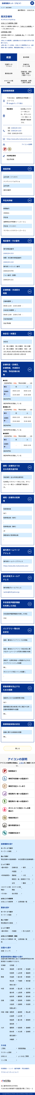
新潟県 (12, 988)
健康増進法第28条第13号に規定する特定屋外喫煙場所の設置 (16, 708)
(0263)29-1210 (16, 130)
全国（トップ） (6, 951)
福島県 (28, 973)
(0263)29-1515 (16, 128)
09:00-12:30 (7, 306)
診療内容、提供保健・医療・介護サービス (26, 73)
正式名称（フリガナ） (10, 177)
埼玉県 (12, 981)
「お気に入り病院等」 (26, 26)
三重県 (12, 1000)
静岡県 (20, 996)
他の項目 (15, 893)
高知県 (12, 1024)
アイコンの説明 (27, 144)
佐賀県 (20, 1027)
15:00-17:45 (17, 314)
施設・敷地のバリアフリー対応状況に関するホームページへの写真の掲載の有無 (16, 650)
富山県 (20, 988)
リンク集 (4, 1060)
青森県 (12, 969)
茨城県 (12, 977)
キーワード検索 (6, 851)
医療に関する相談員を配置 (12, 732)
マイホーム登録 (6, 1052)
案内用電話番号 (8, 249)
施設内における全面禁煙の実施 (13, 698)
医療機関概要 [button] (8, 90)
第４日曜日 (10, 349)
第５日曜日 (19, 349)
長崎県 (28, 1027)
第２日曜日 (19, 346)
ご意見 (3, 1048)
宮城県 (28, 969)
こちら (21, 763)
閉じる (17, 748)
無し (4, 667)
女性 (13, 883)
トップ (2, 7)
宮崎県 (28, 1031)
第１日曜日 (10, 346)
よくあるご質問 (23, 1056)
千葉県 (20, 981)
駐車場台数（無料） (10, 526)
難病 (24, 883)
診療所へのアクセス (8, 65)
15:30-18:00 (17, 306)
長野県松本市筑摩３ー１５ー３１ (14, 222)
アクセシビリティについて (10, 1072)
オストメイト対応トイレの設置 (13, 672)
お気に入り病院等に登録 (9, 23)
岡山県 (28, 1012)
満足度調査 (22, 1048)
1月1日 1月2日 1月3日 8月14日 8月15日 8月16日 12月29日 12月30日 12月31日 (17, 351)
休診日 (5, 342)
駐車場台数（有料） (10, 518)
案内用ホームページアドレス (13, 561)
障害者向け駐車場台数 (10, 535)
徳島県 (12, 1020)
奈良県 (28, 1004)
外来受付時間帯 (8, 310)
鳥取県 (12, 1012)
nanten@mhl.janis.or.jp (11, 592)
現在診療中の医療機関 (8, 859)
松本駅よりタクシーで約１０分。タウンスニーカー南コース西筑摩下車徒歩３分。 (16, 484)
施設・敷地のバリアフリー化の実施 (15, 640)
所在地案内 (25, 1068)
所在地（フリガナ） (10, 226)
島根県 (20, 1012)
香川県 (20, 1020)
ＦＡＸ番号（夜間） (10, 275)
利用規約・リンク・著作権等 (10, 1068)
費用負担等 (8, 73)
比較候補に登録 (6, 32)
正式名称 (6, 186)
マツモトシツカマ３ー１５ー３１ (14, 230)
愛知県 (28, 996)
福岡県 (12, 1027)
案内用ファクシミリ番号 (11, 266)
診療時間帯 (7, 301)
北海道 (12, 965)
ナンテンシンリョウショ (11, 181)
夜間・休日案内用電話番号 (12, 258)
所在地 (5, 217)
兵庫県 (20, 1004)
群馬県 (28, 977)
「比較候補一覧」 (19, 35)
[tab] (8, 57)
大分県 (20, 1031)
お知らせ (4, 1056)
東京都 (28, 981)
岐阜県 (12, 996)
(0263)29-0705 (8, 271)
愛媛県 (28, 1020)
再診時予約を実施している (12, 403)
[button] (17, 168)
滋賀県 (20, 1000)
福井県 (12, 992)
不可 (4, 618)
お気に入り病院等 (7, 901)
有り (4, 513)
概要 (8, 57)
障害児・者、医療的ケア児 (21, 879)
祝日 (25, 349)
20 (4, 531)
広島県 (12, 1016)
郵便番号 (6, 208)
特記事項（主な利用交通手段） (13, 477)
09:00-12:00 (7, 314)
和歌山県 (13, 1008)
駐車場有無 (7, 509)
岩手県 (20, 969)
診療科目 (15, 867)
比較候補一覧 (22, 901)
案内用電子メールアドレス (12, 587)
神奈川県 (13, 985)
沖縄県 (12, 1039)
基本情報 (26, 57)
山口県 (20, 1016)
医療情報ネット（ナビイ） (12, 3)
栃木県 (20, 977)
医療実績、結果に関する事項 (26, 82)
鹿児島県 (13, 1035)
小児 (24, 875)
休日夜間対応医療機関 (25, 859)
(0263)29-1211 (8, 279)
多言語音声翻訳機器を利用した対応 (15, 614)
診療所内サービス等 (26, 65)
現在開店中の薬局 (7, 923)
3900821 (6, 213)
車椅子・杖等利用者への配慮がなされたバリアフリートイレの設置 (16, 661)
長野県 (28, 992)
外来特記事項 (7, 319)
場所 (24, 867)
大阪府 (12, 1004)
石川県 (28, 988)
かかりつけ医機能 (8, 82)
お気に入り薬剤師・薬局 (8, 940)
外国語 (14, 871)
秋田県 (12, 973)
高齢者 (14, 875)
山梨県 (20, 992)
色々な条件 (26, 931)
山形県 (20, 973)
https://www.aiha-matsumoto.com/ (19, 139)
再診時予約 (7, 399)
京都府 (28, 1000)
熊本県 (12, 1031)
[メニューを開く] (32, 3)
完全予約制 (7, 323)
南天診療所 (7, 190)
